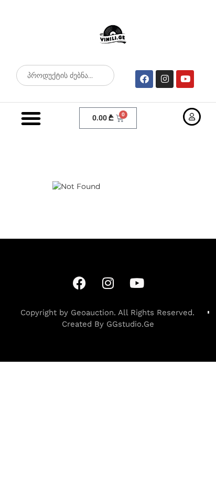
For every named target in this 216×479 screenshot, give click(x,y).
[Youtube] (185, 79)
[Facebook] (144, 79)
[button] (31, 118)
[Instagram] (165, 79)
